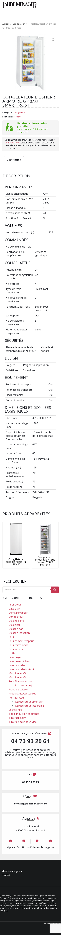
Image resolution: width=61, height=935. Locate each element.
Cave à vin (14, 608)
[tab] (14, 159)
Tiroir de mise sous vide (23, 722)
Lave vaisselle (17, 665)
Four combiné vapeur (21, 641)
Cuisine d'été (16, 620)
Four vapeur (16, 649)
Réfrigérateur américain (29, 701)
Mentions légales (12, 871)
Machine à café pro (20, 677)
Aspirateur (15, 604)
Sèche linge (15, 709)
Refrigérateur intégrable (29, 705)
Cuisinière (14, 624)
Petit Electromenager (21, 681)
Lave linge (15, 657)
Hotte (12, 653)
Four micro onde (18, 645)
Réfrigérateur (17, 697)
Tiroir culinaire (17, 718)
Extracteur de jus (25, 685)
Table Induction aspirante (24, 713)
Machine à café (17, 673)
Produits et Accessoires (22, 693)
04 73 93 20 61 (30, 741)
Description (14, 159)
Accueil (5, 23)
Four (11, 637)
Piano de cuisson (18, 689)
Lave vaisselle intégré (21, 669)
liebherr (16, 116)
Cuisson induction (19, 633)
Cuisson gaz (16, 629)
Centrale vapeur (18, 612)
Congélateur (19, 23)
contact (6, 875)
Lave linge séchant (19, 661)
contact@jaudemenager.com (30, 803)
